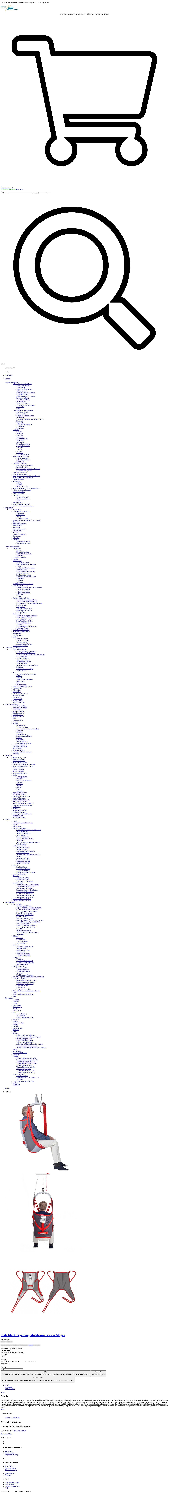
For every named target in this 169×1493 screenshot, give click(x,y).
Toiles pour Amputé (22, 837)
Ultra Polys (19, 447)
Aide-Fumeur (20, 987)
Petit (13, 1362)
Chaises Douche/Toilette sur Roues (27, 909)
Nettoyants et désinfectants (24, 465)
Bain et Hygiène (21, 1014)
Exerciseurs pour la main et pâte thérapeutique (30, 654)
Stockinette (19, 582)
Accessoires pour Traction (24, 644)
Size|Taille (4, 1360)
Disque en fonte (21, 685)
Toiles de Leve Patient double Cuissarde (28, 830)
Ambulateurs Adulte (22, 877)
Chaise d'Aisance (21, 916)
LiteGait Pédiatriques (22, 870)
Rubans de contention (23, 385)
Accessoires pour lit (22, 969)
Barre (18, 683)
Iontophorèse (20, 440)
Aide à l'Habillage (22, 941)
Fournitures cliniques (11, 382)
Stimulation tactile (21, 486)
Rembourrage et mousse (23, 575)
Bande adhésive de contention (25, 571)
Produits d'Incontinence (23, 931)
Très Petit (6, 1362)
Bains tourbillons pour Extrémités (26, 616)
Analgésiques (20, 607)
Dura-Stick (19, 435)
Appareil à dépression (23, 593)
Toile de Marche (21, 844)
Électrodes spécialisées (23, 444)
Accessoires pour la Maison (24, 984)
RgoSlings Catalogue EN (12, 1417)
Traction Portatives (22, 642)
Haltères (19, 676)
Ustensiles (19, 959)
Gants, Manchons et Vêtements (26, 564)
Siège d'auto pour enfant (23, 743)
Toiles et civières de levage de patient (27, 842)
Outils (18, 789)
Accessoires (20, 555)
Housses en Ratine (22, 414)
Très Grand (34, 1362)
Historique (8, 1475)
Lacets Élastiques (21, 943)
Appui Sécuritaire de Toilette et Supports (28, 908)
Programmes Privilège (11, 1455)
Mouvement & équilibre (23, 662)
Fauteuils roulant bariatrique (25, 892)
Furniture (19, 973)
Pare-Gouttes (20, 934)
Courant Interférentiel (23, 589)
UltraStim (19, 449)
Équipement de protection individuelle (28, 469)
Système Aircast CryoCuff (24, 610)
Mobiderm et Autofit (22, 562)
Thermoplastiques (21, 777)
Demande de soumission (8, 189)
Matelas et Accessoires (23, 971)
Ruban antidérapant (22, 628)
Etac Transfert (20, 1016)
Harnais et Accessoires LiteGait (26, 872)
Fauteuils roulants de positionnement (27, 885)
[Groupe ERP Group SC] (9, 11)
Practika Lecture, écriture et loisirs (26, 1046)
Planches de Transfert (23, 862)
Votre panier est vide (7, 188)
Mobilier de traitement (11, 704)
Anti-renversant (21, 952)
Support (18, 856)
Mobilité (7, 819)
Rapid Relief (20, 423)
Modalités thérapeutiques (12, 546)
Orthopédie (8, 755)
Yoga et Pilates (21, 670)
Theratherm (20, 428)
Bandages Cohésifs (22, 394)
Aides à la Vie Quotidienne (24, 1042)
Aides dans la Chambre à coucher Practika (29, 1044)
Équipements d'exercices (12, 647)
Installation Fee (5, 1363)
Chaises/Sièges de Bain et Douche (27, 911)
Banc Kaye (19, 731)
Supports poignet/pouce (23, 1069)
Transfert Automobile (23, 860)
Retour (3, 1392)
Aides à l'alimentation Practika (25, 1035)
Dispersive (19, 433)
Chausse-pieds (20, 939)
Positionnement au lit (22, 847)
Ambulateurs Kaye (22, 727)
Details (46, 1373)
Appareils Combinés (22, 591)
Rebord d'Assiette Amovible (25, 962)
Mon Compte (9, 1466)
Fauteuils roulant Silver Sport (25, 897)
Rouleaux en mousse (22, 660)
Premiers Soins (21, 401)
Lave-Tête (19, 929)
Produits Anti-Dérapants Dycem (26, 980)
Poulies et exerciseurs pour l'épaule (27, 665)
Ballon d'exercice (21, 656)
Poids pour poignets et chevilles (26, 674)
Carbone (19, 431)
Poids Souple (20, 681)
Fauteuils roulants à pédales (24, 888)
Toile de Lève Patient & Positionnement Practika (31, 1047)
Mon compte (20, 189)
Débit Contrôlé (21, 948)
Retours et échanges (11, 1470)
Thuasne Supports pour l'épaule (26, 1058)
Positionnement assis (22, 853)
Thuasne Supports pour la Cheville (27, 1060)
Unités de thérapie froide (24, 608)
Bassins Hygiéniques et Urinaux (26, 925)
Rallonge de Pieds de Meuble (25, 982)
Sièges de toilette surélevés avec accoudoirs (29, 920)
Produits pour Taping (22, 398)
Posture (18, 516)
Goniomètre (20, 513)
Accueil (7, 1088)
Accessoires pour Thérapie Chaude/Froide (29, 603)
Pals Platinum (20, 442)
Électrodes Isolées (21, 439)
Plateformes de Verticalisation (25, 851)
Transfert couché (21, 849)
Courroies (19, 782)
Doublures (19, 784)
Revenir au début (6, 1434)
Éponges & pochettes (23, 446)
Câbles (18, 596)
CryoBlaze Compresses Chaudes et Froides (29, 419)
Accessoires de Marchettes (24, 881)
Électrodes (19, 594)
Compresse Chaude (22, 412)
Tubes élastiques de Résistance (25, 653)
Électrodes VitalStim (22, 454)
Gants (18, 408)
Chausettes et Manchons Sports (26, 577)
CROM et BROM (22, 518)
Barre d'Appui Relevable (24, 906)
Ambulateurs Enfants (22, 879)
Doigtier (19, 566)
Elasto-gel (19, 421)
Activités (19, 483)
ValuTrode (19, 453)
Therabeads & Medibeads (24, 424)
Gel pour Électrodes (22, 458)
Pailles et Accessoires (23, 954)
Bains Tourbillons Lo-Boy (24, 619)
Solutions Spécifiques (23, 858)
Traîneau (19, 738)
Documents (98, 1373)
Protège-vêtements (22, 964)
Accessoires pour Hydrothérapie (26, 626)
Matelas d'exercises (22, 658)
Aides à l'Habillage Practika (25, 1040)
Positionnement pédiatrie (24, 736)
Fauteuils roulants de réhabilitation (27, 890)
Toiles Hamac (20, 835)
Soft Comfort (20, 417)
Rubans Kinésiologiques (23, 389)
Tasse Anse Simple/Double (24, 946)
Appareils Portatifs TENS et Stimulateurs (29, 587)
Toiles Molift (20, 840)
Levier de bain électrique (24, 913)
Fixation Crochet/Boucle (24, 780)
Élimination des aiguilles (23, 470)
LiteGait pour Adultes (23, 869)
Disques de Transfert (22, 863)
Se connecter (9, 375)
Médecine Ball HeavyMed (24, 679)
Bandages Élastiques (22, 403)
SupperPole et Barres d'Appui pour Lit (28, 854)
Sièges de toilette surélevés (24, 918)
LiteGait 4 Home (21, 867)
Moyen (19, 1362)
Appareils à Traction (22, 640)
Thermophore (20, 426)
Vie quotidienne (9, 902)
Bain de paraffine (21, 605)
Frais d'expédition (10, 1468)
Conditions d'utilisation (12, 1482)
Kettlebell (19, 677)
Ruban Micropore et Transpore (25, 396)
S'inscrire (7, 379)
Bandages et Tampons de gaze (25, 405)
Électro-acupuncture (22, 552)
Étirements (19, 667)
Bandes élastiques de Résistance (26, 651)
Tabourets (19, 624)
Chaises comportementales (24, 893)
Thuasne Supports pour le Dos (25, 1067)
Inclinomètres (20, 515)
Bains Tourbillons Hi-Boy (24, 621)
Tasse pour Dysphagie (23, 955)
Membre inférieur (21, 663)
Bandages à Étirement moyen (25, 568)
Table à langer (20, 725)
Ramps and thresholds (23, 989)
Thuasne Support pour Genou (25, 1072)
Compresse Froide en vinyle (25, 416)
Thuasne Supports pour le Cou (25, 1062)
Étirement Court (21, 569)
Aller (3, 363)
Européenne (20, 437)
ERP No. (3, 1356)
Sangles (18, 787)
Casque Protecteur (22, 734)
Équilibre (19, 485)
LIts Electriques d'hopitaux (24, 975)
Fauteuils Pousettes (22, 741)
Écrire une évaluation (19, 1430)
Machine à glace (21, 612)
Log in (31, 1345)
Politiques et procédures (12, 1486)
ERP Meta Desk (38, 1379)
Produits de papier (22, 467)
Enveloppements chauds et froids (26, 600)
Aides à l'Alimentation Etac (24, 1017)
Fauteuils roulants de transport (25, 886)
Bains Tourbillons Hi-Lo (24, 617)
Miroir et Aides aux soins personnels (27, 932)
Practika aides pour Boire (24, 1039)
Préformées (19, 778)
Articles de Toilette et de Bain (25, 927)
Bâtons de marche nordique (24, 669)
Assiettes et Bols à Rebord (24, 961)
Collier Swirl (20, 739)
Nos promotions (10, 1453)
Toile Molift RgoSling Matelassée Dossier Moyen (33, 1335)
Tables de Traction (22, 639)
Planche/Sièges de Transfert (24, 915)
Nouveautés (8, 1451)
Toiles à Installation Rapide (24, 839)
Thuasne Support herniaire (24, 1065)
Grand (26, 1362)
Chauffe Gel (20, 462)
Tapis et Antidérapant (23, 923)
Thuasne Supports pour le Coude (26, 1063)
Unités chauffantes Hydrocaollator (27, 601)
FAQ (6, 1488)
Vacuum (19, 451)
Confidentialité (9, 1484)
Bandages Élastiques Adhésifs (25, 393)
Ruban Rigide (20, 387)
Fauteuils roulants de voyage (25, 895)
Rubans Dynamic (21, 391)
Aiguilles (19, 550)
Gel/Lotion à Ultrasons (23, 460)
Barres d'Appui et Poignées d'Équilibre (28, 922)
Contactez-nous (9, 1473)
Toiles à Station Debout (23, 833)
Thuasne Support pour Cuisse (25, 1070)
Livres (18, 500)
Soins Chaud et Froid (23, 400)
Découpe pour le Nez (23, 950)
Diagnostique (9, 508)
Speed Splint (20, 407)
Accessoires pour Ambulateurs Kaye (27, 729)
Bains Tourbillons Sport (23, 623)
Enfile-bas (19, 580)
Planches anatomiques (23, 499)
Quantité (3, 1367)
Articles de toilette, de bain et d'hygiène (28, 1037)
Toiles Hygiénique (22, 831)
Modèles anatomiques (23, 497)
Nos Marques (9, 998)
